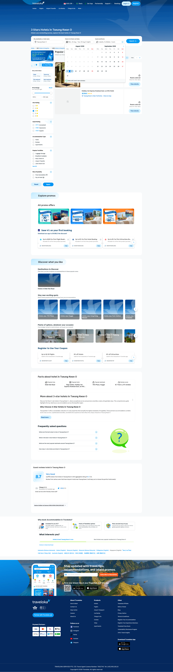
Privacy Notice (122, 613)
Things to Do (97, 616)
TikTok (75, 634)
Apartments (97, 626)
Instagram (76, 630)
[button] (126, 3)
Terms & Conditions (123, 616)
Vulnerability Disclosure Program (127, 629)
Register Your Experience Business (128, 623)
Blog (119, 610)
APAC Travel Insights (124, 632)
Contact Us (73, 607)
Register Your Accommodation (127, 620)
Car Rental (97, 613)
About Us (73, 616)
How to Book (74, 603)
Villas (95, 623)
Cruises (96, 620)
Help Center (73, 610)
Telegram (75, 642)
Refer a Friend (122, 607)
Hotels (96, 603)
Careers (72, 613)
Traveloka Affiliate (123, 603)
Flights (96, 607)
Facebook (76, 627)
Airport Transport (99, 610)
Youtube (75, 638)
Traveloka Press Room (124, 626)
